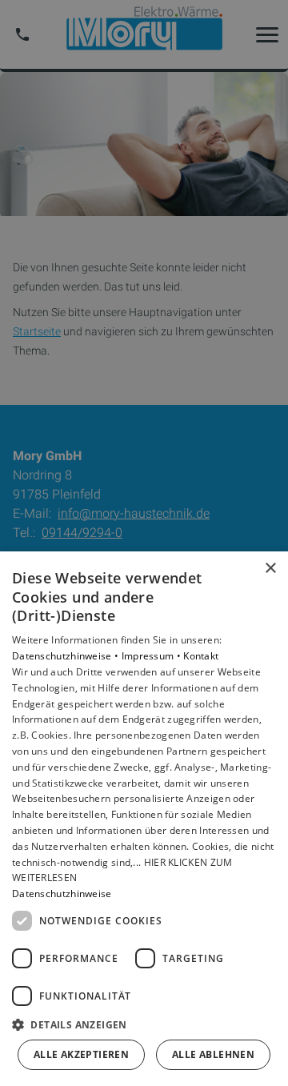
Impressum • (153, 656)
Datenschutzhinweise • (67, 656)
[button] (144, 1024)
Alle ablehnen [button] (213, 1054)
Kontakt (200, 656)
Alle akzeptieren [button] (81, 1054)
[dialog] (144, 818)
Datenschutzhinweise (62, 893)
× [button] (270, 569)
